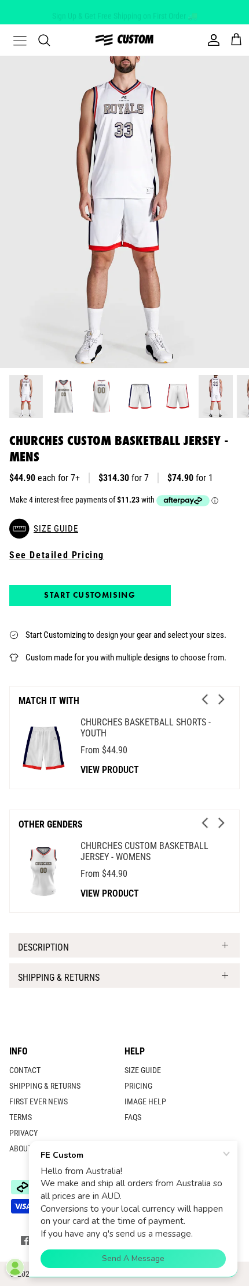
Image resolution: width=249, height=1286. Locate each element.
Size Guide (142, 1070)
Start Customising (90, 595)
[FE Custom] (124, 39)
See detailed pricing (56, 555)
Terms (20, 1117)
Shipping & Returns (59, 977)
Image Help (145, 1101)
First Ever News (38, 1101)
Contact (25, 1070)
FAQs (132, 1117)
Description (43, 947)
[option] (124, 212)
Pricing (138, 1085)
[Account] (211, 40)
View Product (109, 769)
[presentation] (205, 699)
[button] (124, 528)
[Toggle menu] (12, 40)
